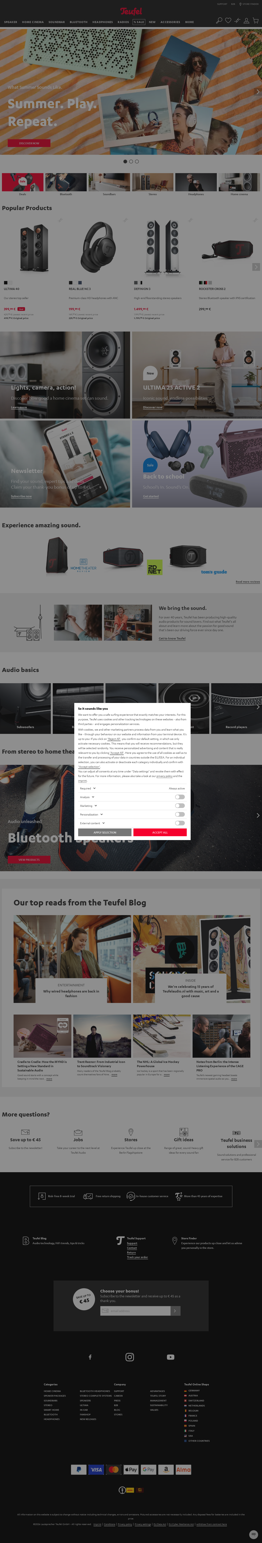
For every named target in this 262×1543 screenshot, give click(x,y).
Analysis (85, 797)
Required (85, 788)
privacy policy (165, 776)
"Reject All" (113, 738)
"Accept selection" (89, 766)
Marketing (86, 805)
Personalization (89, 814)
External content (90, 823)
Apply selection (105, 832)
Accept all (160, 832)
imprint (82, 780)
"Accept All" (117, 752)
